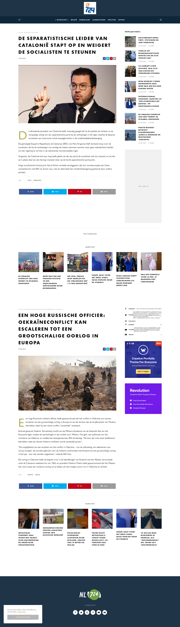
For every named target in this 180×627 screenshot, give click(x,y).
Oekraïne (30, 474)
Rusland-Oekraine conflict (51, 309)
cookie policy (21, 612)
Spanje (29, 180)
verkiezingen (37, 180)
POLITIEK (34, 32)
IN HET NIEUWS (24, 32)
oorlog (37, 474)
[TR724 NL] (90, 8)
